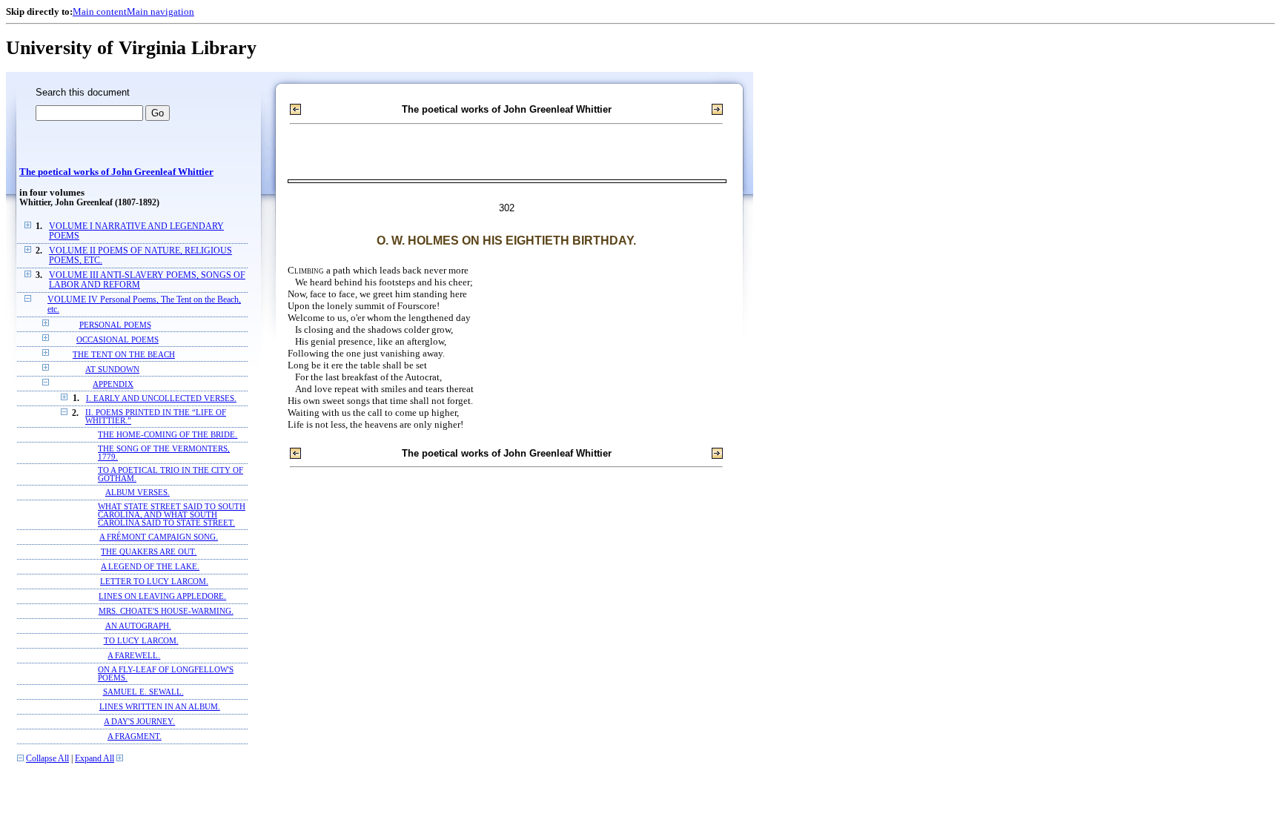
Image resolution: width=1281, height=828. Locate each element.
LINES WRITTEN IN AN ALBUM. (159, 707)
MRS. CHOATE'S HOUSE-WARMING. (166, 611)
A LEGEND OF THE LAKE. (150, 567)
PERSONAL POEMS (115, 324)
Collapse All (47, 759)
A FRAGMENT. (134, 736)
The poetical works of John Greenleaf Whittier (116, 172)
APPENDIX (113, 384)
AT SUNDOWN (112, 369)
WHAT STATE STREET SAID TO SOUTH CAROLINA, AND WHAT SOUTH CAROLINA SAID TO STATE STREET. (171, 515)
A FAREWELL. (133, 656)
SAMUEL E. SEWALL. (143, 692)
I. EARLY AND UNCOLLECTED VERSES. (161, 398)
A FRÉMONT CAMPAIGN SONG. (158, 537)
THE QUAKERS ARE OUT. (148, 552)
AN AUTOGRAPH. (138, 626)
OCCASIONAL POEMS (117, 339)
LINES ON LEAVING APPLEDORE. (162, 596)
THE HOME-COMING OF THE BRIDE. (167, 435)
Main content (100, 11)
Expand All (94, 759)
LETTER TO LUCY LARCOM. (154, 581)
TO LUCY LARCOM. (141, 641)
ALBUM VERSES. (137, 492)
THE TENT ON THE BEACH (124, 354)
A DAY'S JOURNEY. (139, 722)
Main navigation (160, 11)
